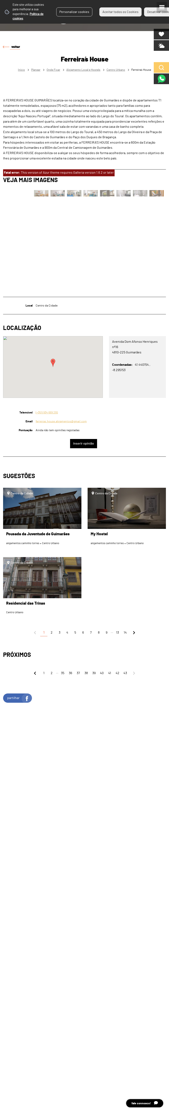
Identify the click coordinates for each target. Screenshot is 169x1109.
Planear (35, 69)
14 (125, 632)
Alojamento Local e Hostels (83, 69)
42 (117, 673)
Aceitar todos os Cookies (120, 12)
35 (62, 673)
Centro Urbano (116, 69)
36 (70, 673)
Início (21, 69)
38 (86, 673)
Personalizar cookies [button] (74, 12)
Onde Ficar (53, 69)
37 (78, 673)
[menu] (162, 7)
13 (117, 632)
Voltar (15, 47)
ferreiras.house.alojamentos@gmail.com (61, 421)
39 (94, 673)
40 (102, 673)
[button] (53, 363)
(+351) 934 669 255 (47, 412)
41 (109, 673)
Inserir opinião (83, 443)
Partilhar (13, 698)
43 (125, 673)
